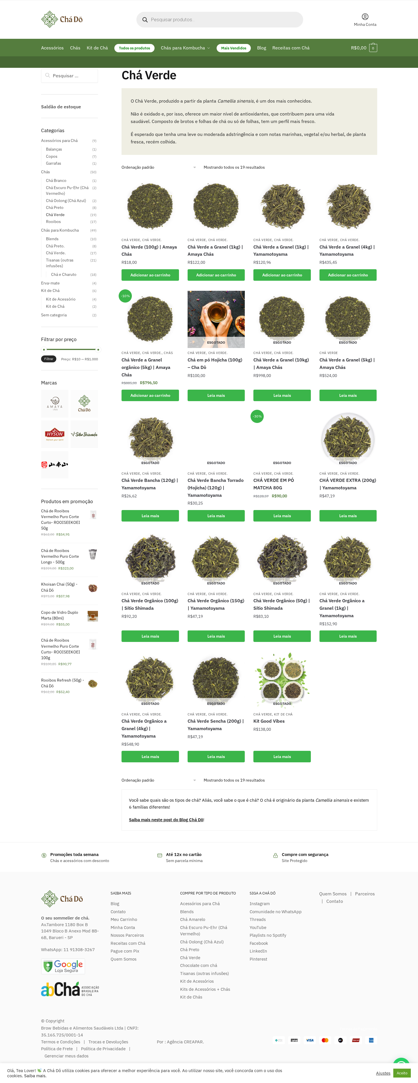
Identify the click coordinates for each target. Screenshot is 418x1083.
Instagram (260, 903)
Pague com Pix (125, 951)
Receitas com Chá (128, 943)
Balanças (54, 149)
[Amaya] (54, 416)
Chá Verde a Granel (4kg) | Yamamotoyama (347, 250)
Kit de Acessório (61, 299)
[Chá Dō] (84, 416)
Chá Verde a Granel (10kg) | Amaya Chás (281, 363)
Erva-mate (50, 283)
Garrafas (53, 163)
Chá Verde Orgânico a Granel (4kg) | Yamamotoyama (144, 728)
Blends (52, 238)
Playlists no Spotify (268, 935)
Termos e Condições (60, 1041)
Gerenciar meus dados (66, 1056)
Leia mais (216, 395)
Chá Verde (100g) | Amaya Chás (149, 250)
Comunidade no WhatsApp (276, 911)
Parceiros (365, 894)
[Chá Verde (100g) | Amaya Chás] (150, 206)
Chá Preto (54, 207)
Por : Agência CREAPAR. (180, 1041)
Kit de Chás (191, 997)
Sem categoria (54, 315)
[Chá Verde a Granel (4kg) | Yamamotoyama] (348, 206)
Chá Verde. (152, 240)
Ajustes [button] (383, 1073)
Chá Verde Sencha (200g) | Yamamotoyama (216, 724)
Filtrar (48, 359)
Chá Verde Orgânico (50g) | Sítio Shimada (281, 604)
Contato (118, 911)
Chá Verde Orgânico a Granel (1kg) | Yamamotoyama (342, 608)
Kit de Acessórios (197, 981)
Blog (115, 903)
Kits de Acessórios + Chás (205, 989)
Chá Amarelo (192, 919)
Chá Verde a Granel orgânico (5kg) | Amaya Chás (146, 367)
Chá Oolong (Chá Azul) (66, 200)
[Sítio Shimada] (84, 446)
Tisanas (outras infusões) (204, 973)
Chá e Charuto (63, 274)
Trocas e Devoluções (108, 1041)
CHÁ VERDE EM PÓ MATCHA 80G (273, 483)
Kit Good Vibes (269, 721)
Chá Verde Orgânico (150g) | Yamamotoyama (216, 604)
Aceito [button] (402, 1073)
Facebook (259, 943)
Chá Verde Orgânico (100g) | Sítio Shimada (150, 604)
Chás (168, 353)
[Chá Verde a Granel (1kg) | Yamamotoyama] (282, 206)
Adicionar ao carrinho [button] (150, 275)
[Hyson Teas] (54, 446)
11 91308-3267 (79, 949)
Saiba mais (34, 1075)
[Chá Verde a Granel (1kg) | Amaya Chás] (216, 206)
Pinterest (258, 959)
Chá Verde (131, 240)
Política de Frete (57, 1048)
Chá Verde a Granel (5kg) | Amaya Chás (347, 363)
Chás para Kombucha (60, 230)
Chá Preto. (55, 246)
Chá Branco (56, 180)
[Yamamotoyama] (54, 477)
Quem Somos (123, 959)
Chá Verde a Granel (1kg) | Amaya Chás (215, 250)
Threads (258, 919)
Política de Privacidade (103, 1048)
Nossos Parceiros (127, 935)
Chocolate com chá (198, 965)
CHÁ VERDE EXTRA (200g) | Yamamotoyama (347, 483)
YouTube (258, 927)
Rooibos (53, 221)
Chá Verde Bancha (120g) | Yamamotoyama (150, 483)
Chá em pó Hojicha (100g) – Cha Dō (215, 363)
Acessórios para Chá (59, 140)
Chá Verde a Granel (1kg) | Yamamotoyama (281, 250)
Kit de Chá (283, 714)
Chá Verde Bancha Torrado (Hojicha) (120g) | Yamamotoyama (216, 487)
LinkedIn (258, 951)
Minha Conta (365, 24)
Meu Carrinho (124, 919)
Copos (51, 156)
